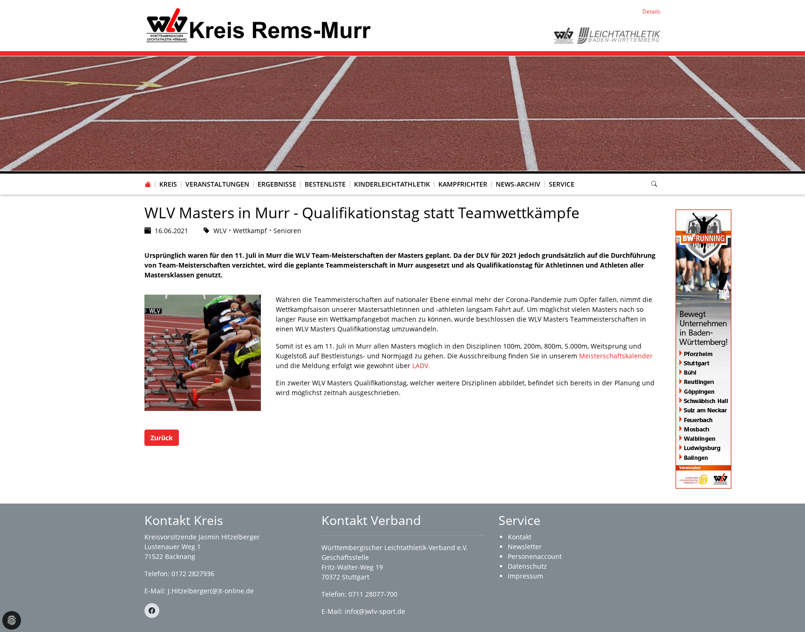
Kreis (168, 184)
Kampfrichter (462, 184)
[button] (168, 175)
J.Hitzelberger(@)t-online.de (211, 590)
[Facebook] (151, 610)
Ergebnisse (277, 184)
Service (561, 184)
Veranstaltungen (217, 184)
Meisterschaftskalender (616, 355)
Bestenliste (325, 184)
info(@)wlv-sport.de (375, 611)
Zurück (161, 437)
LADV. (421, 365)
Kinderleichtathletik (392, 184)
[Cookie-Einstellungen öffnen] (11, 620)
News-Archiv (518, 184)
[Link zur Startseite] (258, 24)
